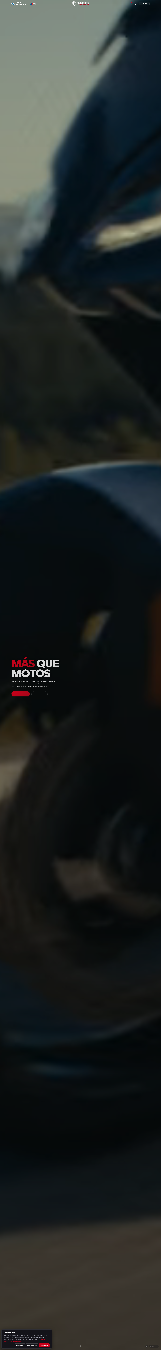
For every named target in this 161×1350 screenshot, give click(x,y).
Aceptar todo (44, 1345)
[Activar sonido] (146, 1346)
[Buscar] (126, 3)
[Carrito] (135, 3)
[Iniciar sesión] (131, 3)
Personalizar (19, 1345)
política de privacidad (16, 1341)
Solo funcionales (32, 1345)
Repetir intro (153, 1346)
